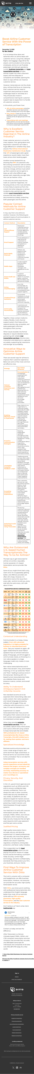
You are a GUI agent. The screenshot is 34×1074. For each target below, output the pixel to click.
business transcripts (16, 69)
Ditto (6, 3)
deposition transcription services (22, 536)
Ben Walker (9, 51)
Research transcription (17, 1035)
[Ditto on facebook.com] (21, 1068)
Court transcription (16, 1029)
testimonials (7, 908)
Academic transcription (16, 1018)
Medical (17, 976)
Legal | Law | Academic (17, 979)
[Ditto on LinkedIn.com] (17, 1068)
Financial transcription (17, 1021)
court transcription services (19, 193)
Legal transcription (16, 1027)
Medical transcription (16, 1032)
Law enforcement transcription (17, 1024)
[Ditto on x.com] (13, 1068)
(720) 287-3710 (19, 3)
